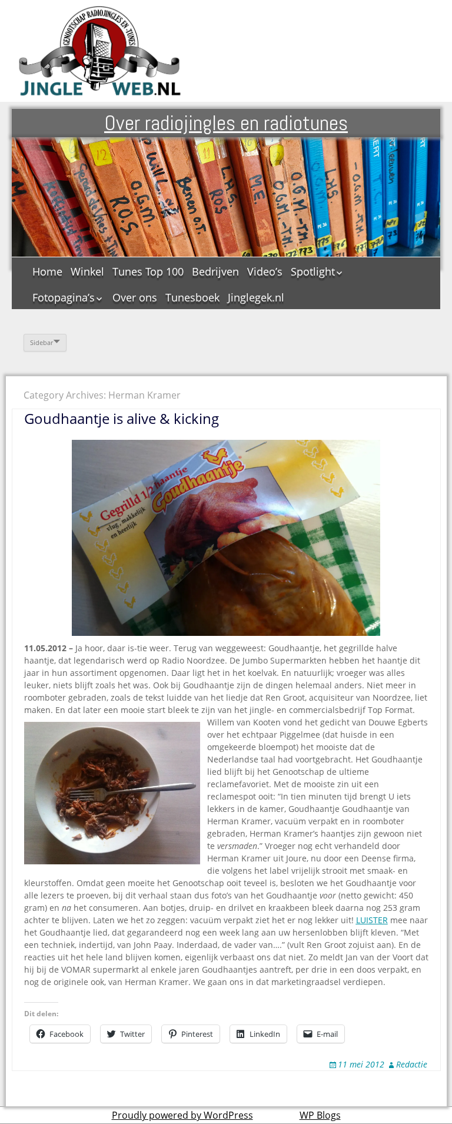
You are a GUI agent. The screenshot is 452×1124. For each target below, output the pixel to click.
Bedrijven (215, 271)
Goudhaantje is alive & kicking (121, 418)
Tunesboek (192, 297)
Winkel (87, 271)
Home (47, 271)
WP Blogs (320, 1115)
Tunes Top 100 (148, 271)
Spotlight (313, 271)
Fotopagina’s (63, 297)
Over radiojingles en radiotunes (226, 123)
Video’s (264, 271)
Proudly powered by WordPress (182, 1115)
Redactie (411, 1064)
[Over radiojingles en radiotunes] (100, 51)
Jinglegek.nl (256, 297)
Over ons (134, 297)
